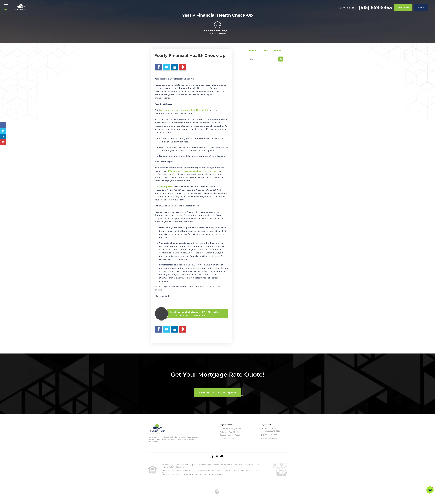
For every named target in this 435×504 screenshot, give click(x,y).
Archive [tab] (277, 50)
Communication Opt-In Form (225, 465)
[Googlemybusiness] (221, 456)
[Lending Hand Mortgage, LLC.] (20, 8)
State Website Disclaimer (174, 467)
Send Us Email (271, 435)
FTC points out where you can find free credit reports (193, 171)
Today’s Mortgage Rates (230, 435)
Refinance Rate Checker (230, 432)
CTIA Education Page (202, 465)
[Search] (280, 59)
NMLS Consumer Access (249, 465)
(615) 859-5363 (375, 7)
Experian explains (163, 187)
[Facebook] (212, 456)
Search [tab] (252, 50)
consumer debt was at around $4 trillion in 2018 (184, 110)
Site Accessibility (227, 438)
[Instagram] (217, 456)
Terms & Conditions (183, 465)
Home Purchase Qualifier (230, 429)
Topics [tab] (264, 50)
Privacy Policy (167, 465)
